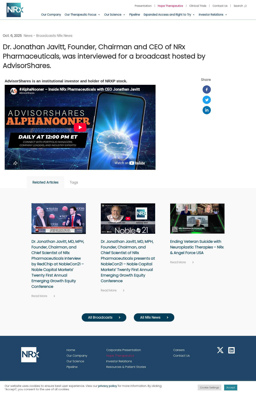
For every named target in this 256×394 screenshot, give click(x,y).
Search (238, 6)
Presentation (143, 6)
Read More (39, 296)
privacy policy (107, 386)
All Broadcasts (100, 317)
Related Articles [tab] (45, 182)
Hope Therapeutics (170, 6)
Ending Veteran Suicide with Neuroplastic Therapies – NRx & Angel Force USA (197, 247)
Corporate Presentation (123, 350)
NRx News (64, 35)
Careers (179, 350)
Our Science (112, 15)
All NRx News (150, 317)
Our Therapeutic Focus (80, 15)
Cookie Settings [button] (209, 387)
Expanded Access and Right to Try (167, 15)
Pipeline (134, 15)
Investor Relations (211, 15)
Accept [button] (230, 387)
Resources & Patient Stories (126, 367)
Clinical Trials (197, 6)
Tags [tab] (74, 182)
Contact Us (220, 6)
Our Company (51, 15)
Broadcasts (46, 35)
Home (71, 350)
